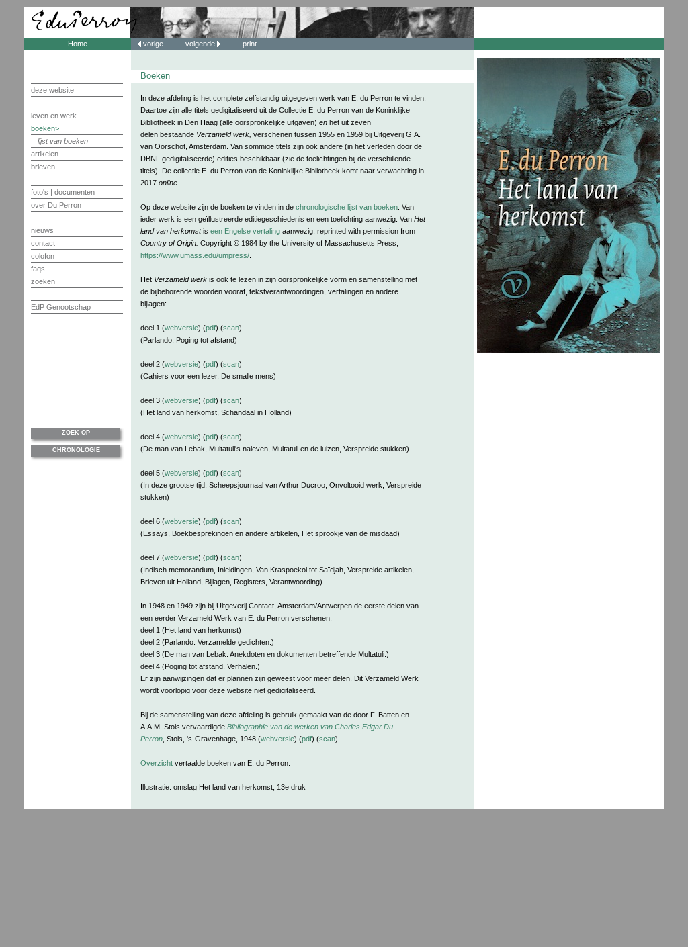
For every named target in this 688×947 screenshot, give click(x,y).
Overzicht (156, 763)
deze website (52, 90)
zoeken (43, 281)
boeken (43, 128)
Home (77, 44)
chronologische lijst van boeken (347, 207)
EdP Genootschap (61, 307)
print (250, 44)
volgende (201, 44)
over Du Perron (56, 205)
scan (231, 328)
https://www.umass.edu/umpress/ (194, 255)
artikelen (44, 154)
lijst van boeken (63, 141)
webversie (181, 328)
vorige (153, 44)
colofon (42, 256)
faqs (38, 269)
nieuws (42, 230)
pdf (211, 328)
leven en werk (54, 115)
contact (43, 243)
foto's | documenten (63, 192)
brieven (43, 167)
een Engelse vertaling (245, 231)
